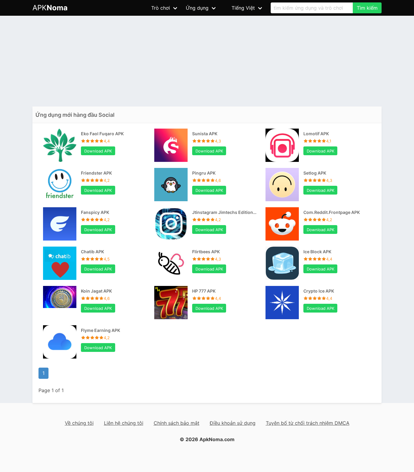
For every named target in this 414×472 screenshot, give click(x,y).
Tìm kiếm (367, 8)
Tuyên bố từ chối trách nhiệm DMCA (307, 423)
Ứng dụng (197, 8)
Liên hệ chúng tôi (123, 423)
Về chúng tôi (79, 423)
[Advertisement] (207, 61)
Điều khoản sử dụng (232, 423)
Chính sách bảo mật (176, 423)
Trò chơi (160, 8)
